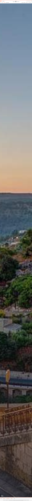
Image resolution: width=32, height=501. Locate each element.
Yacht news (30, 2)
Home (1, 498)
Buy (1, 2)
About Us (27, 2)
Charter (4, 2)
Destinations (7, 498)
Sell (2, 2)
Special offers (23, 2)
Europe (11, 498)
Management (7, 2)
